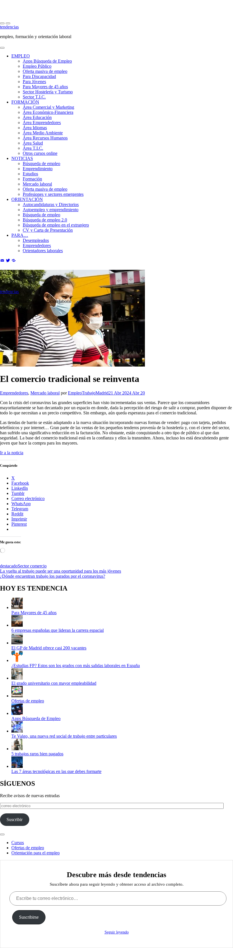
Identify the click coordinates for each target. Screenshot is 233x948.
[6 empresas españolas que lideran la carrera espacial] (17, 625)
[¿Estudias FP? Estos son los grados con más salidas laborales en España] (17, 660)
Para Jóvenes (34, 81)
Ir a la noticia (11, 452)
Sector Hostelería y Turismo (48, 91)
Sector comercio (32, 566)
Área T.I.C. (33, 148)
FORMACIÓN (25, 102)
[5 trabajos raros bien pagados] (17, 748)
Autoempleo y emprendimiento (50, 209)
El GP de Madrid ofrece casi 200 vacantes (48, 647)
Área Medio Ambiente (43, 132)
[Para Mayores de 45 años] (17, 607)
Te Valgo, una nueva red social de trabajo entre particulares (64, 736)
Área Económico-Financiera (48, 112)
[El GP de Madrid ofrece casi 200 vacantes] (17, 642)
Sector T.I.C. (34, 96)
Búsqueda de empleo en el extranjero (56, 225)
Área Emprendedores (42, 122)
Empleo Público (37, 66)
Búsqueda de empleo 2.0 (45, 219)
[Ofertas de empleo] (17, 695)
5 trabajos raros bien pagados (37, 753)
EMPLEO (20, 56)
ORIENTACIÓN (27, 199)
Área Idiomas (35, 127)
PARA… (19, 235)
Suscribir (14, 819)
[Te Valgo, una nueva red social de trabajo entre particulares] (17, 731)
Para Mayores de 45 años (45, 86)
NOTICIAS (22, 158)
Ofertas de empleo (27, 700)
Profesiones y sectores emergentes (53, 194)
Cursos (17, 842)
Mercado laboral (37, 184)
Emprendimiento (38, 168)
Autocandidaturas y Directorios (51, 204)
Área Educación (37, 117)
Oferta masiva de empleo (45, 71)
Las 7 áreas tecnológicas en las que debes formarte (56, 771)
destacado (9, 566)
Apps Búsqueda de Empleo (47, 61)
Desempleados (36, 240)
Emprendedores (37, 245)
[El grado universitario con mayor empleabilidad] (17, 678)
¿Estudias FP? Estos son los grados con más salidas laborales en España (75, 665)
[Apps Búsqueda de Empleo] (17, 713)
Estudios (30, 173)
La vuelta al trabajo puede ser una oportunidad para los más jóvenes (60, 571)
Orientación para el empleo (35, 852)
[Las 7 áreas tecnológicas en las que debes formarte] (17, 766)
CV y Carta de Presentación (48, 230)
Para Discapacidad (39, 76)
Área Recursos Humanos (45, 137)
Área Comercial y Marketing (48, 107)
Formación (32, 178)
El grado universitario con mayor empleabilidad (53, 683)
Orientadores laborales (43, 250)
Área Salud (33, 143)
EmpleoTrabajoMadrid (88, 392)
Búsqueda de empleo (41, 163)
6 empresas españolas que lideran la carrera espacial (57, 630)
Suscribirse (29, 917)
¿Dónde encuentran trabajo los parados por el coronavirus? (52, 576)
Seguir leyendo (117, 932)
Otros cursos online (40, 153)
